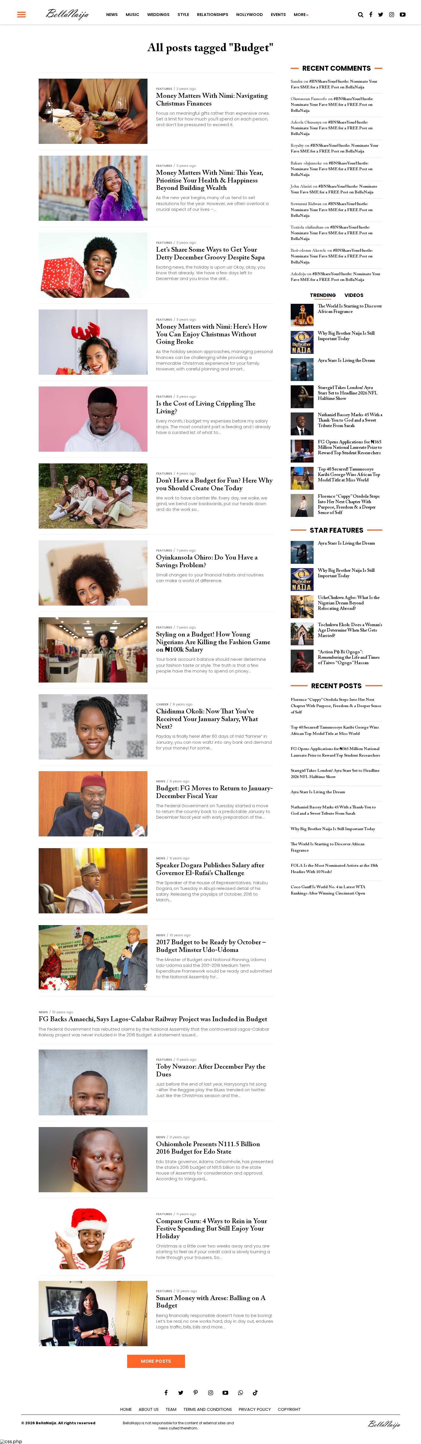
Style (183, 14)
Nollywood (249, 14)
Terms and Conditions (207, 1409)
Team (171, 1409)
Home (126, 1409)
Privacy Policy (255, 1409)
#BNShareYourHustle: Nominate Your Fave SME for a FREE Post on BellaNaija (332, 105)
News (112, 14)
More (300, 14)
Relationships (212, 14)
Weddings (158, 14)
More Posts (156, 1361)
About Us (149, 1409)
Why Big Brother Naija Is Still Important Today (333, 829)
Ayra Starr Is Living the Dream (318, 792)
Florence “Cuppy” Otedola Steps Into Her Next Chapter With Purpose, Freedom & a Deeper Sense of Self (336, 706)
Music (132, 14)
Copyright (289, 1409)
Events (278, 14)
